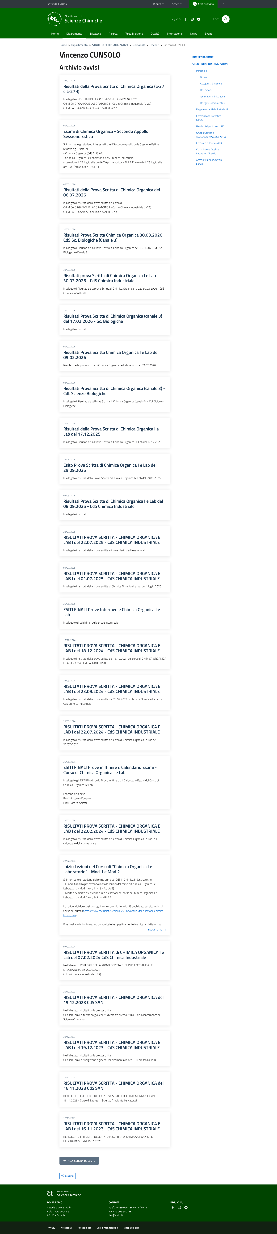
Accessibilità (84, 1228)
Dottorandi (205, 90)
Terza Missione (134, 33)
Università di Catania (57, 3)
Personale (139, 45)
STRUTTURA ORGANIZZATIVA (110, 45)
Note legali (66, 1228)
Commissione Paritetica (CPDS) (208, 118)
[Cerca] (226, 19)
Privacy (51, 1228)
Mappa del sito (131, 1228)
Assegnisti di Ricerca (211, 83)
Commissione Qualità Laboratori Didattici (207, 151)
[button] (67, 1176)
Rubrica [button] (157, 4)
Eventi (209, 33)
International (175, 33)
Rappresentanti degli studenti (212, 109)
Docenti (154, 45)
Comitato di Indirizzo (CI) (209, 143)
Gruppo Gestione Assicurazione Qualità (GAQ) (211, 134)
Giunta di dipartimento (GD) (210, 126)
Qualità (155, 33)
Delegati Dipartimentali (212, 103)
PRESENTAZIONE (203, 57)
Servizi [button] (175, 4)
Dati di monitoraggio (107, 1228)
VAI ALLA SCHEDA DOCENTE (79, 1161)
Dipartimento (74, 33)
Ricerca (113, 33)
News (193, 33)
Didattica (95, 33)
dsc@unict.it (116, 1215)
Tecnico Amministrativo (212, 96)
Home (55, 33)
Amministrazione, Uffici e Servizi (209, 162)
